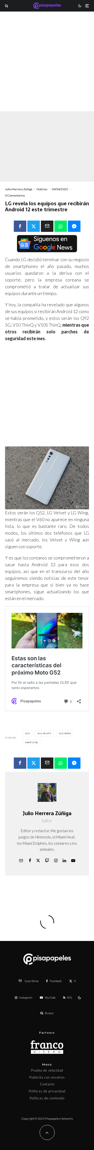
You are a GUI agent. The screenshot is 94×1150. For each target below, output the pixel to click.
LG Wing (66, 733)
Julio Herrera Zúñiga (18, 189)
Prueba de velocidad (47, 1070)
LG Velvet (45, 733)
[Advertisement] (47, 68)
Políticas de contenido (47, 1098)
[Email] (47, 226)
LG (28, 733)
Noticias (42, 189)
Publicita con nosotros (47, 1077)
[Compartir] (20, 226)
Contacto (47, 1084)
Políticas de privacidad (47, 1091)
